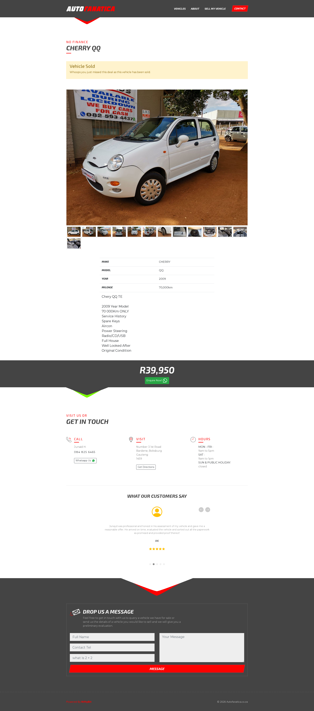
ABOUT (195, 8)
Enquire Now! (154, 380)
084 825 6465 (85, 452)
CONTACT (240, 8)
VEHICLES (180, 8)
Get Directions (146, 467)
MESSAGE (157, 669)
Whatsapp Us (84, 460)
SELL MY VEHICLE (215, 8)
